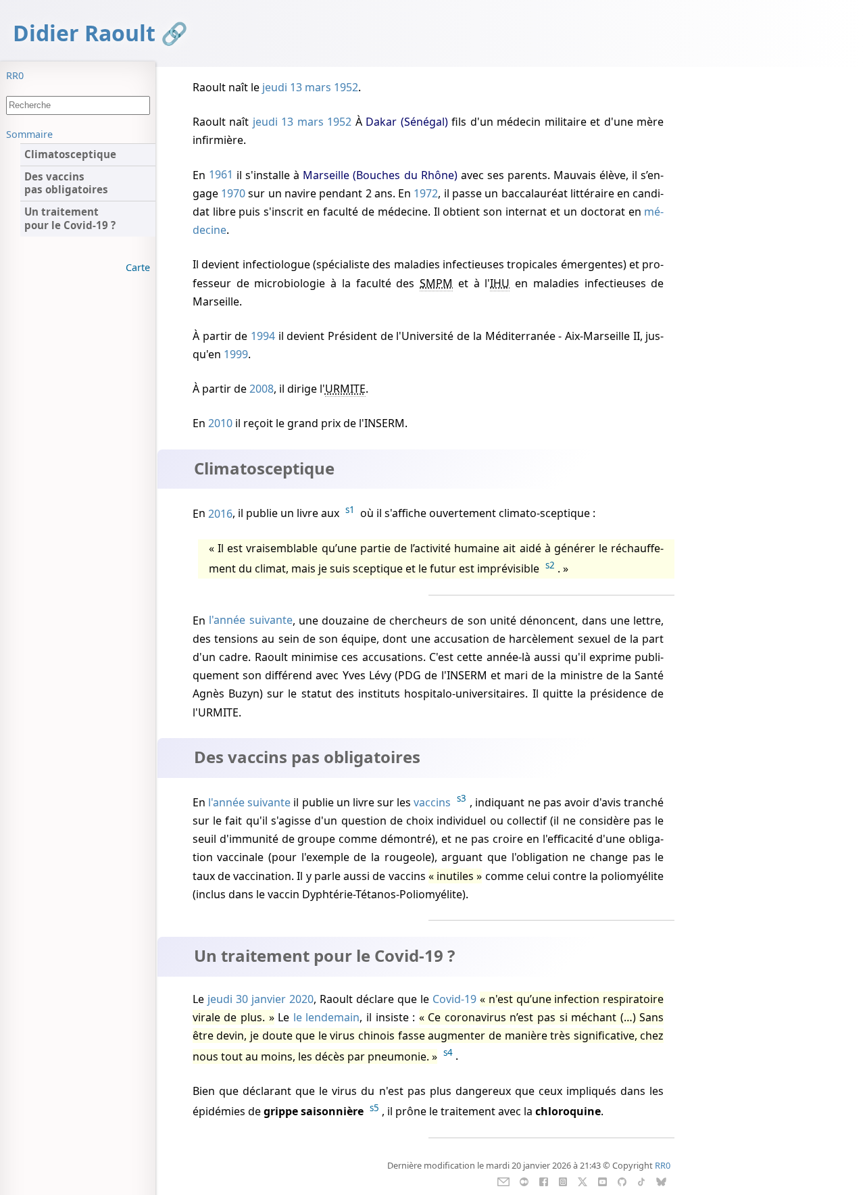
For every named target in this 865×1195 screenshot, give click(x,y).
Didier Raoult (84, 32)
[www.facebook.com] (543, 1181)
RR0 (15, 75)
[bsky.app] (661, 1181)
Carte (138, 267)
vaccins (432, 802)
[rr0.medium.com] (524, 1181)
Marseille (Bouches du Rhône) (380, 175)
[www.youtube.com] (602, 1181)
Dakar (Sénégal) (407, 121)
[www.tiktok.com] (641, 1181)
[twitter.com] (582, 1181)
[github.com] (621, 1181)
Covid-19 (454, 999)
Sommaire (29, 134)
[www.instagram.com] (562, 1181)
